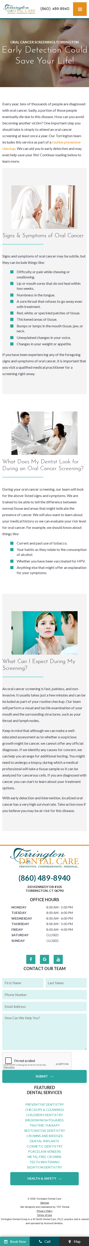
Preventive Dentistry (44, 1104)
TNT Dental (62, 1207)
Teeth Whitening (44, 1162)
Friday (17, 929)
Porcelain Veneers (44, 1151)
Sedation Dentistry (44, 1167)
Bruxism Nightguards (44, 1120)
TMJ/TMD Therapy (44, 1125)
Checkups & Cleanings (44, 1110)
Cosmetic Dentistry (45, 1146)
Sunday (18, 941)
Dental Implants (44, 1141)
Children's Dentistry (44, 1115)
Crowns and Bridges (44, 1136)
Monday (18, 907)
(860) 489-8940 (54, 9)
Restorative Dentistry (44, 1130)
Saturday (20, 935)
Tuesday (18, 913)
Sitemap (44, 1202)
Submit (42, 1076)
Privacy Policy (44, 1211)
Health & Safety (41, 1178)
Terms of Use (44, 1215)
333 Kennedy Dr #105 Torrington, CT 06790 (44, 889)
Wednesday (21, 918)
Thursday (20, 924)
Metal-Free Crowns (44, 1157)
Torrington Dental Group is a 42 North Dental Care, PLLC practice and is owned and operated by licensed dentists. (45, 1221)
